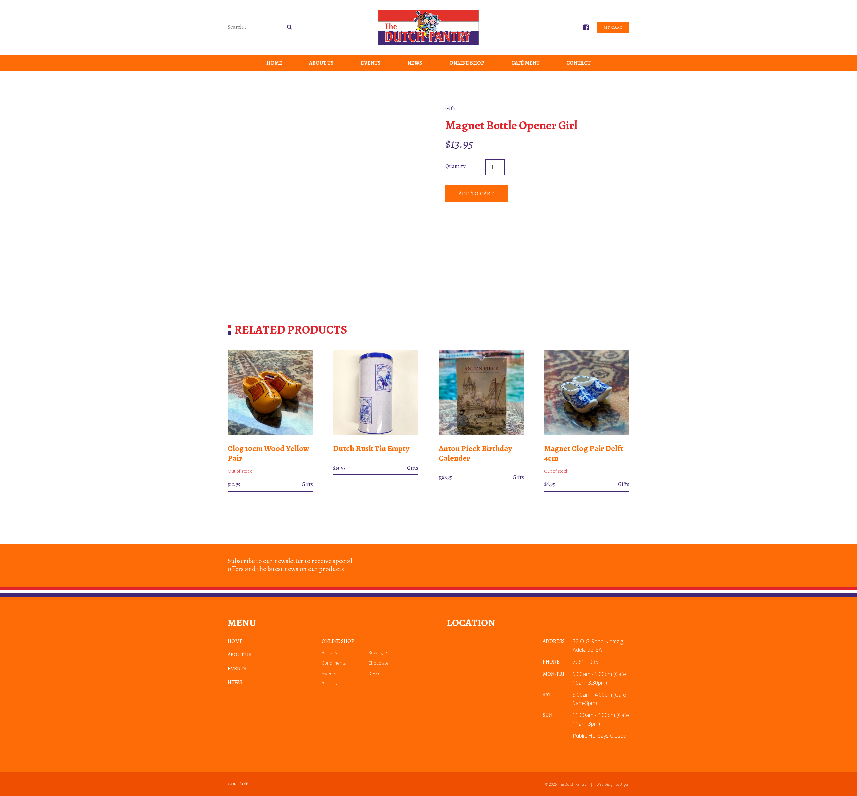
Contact (578, 63)
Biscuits (329, 652)
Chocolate (378, 663)
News (414, 63)
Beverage (377, 652)
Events (371, 63)
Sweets (329, 673)
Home (274, 63)
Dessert (376, 673)
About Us (321, 63)
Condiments (334, 663)
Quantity (455, 166)
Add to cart (476, 193)
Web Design (606, 784)
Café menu (525, 63)
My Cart (613, 27)
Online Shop (466, 63)
